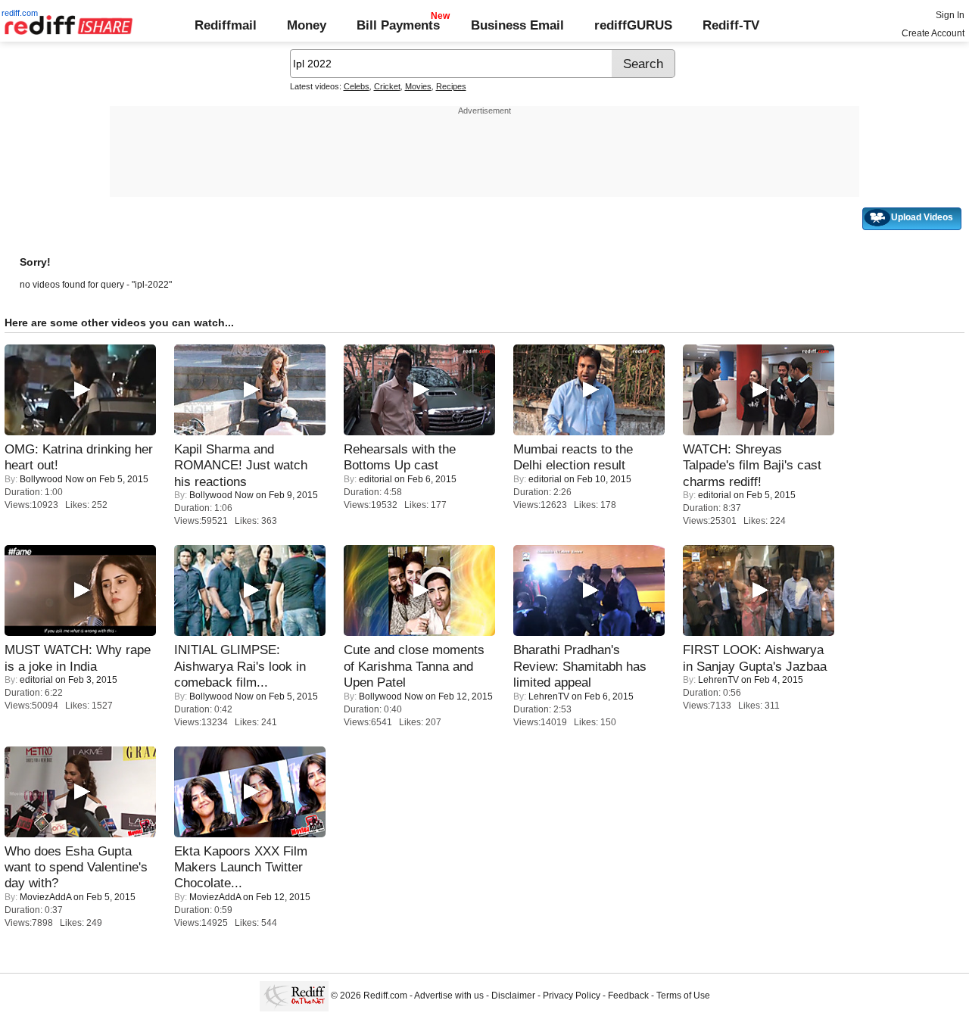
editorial (375, 479)
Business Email (517, 25)
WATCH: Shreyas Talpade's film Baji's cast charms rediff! (752, 465)
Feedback (628, 996)
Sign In (950, 15)
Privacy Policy (571, 996)
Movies (418, 86)
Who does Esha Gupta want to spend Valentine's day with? (76, 867)
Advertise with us (449, 996)
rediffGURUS (633, 25)
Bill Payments (398, 25)
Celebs (356, 86)
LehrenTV (548, 696)
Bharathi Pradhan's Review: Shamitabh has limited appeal (580, 666)
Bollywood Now (52, 479)
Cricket (387, 86)
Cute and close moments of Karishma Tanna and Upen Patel (414, 666)
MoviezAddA (45, 897)
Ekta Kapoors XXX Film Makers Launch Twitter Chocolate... (240, 867)
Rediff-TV (731, 25)
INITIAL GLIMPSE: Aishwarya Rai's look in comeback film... (240, 666)
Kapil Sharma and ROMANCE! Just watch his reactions (240, 465)
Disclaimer (513, 996)
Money (306, 25)
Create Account (933, 33)
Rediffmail (226, 25)
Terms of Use (683, 996)
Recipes (451, 86)
